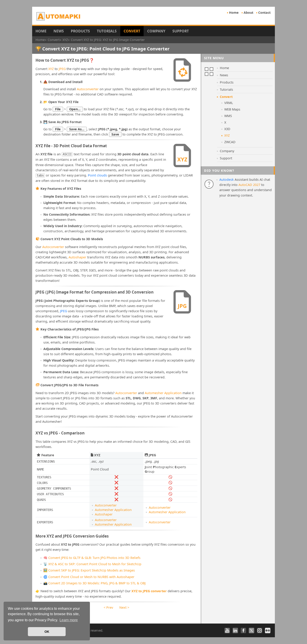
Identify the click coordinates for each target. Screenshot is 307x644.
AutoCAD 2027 (249, 185)
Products (80, 31)
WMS (228, 116)
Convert (132, 31)
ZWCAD (230, 142)
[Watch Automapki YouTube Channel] (227, 630)
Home (234, 12)
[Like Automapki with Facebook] (243, 630)
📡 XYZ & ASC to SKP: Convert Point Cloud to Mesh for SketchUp (92, 564)
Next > (124, 607)
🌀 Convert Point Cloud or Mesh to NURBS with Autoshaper (88, 577)
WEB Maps (232, 109)
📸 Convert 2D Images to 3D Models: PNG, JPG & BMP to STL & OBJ (94, 583)
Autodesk (226, 179)
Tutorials (107, 31)
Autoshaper (77, 257)
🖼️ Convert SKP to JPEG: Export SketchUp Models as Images (89, 570)
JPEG (62, 69)
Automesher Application (163, 393)
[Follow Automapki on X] (251, 630)
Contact (264, 12)
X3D (227, 129)
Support (180, 31)
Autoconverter (88, 89)
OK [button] (46, 631)
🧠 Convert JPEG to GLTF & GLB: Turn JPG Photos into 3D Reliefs (91, 558)
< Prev (108, 607)
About (248, 12)
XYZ (51, 69)
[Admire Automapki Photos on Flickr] (267, 630)
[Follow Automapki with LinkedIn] (235, 630)
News (58, 31)
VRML (228, 103)
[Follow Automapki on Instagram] (259, 630)
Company (156, 31)
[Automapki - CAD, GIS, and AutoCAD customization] (59, 16)
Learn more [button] (69, 620)
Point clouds (97, 175)
